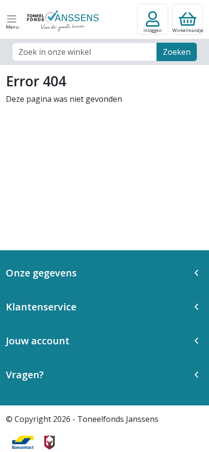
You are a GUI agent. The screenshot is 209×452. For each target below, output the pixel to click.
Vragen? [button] (25, 374)
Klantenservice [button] (41, 306)
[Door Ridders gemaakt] (49, 442)
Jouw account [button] (38, 340)
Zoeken (177, 52)
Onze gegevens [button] (41, 272)
